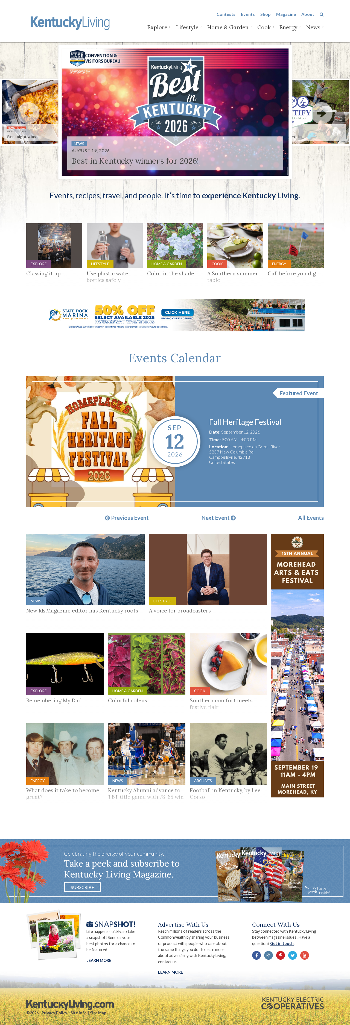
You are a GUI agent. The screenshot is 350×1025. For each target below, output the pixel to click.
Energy (288, 27)
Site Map (98, 1013)
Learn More (98, 960)
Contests (226, 14)
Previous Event (129, 518)
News (313, 27)
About (307, 14)
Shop (265, 14)
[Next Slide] (321, 113)
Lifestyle (187, 27)
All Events (311, 518)
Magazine (286, 14)
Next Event (216, 518)
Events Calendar (175, 358)
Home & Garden (228, 27)
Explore (157, 27)
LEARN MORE (170, 972)
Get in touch (282, 943)
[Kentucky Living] (71, 22)
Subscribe (82, 887)
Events (248, 14)
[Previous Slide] (28, 113)
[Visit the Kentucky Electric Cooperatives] (292, 1003)
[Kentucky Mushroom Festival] (100, 441)
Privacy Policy (54, 1013)
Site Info (79, 1013)
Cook (264, 27)
